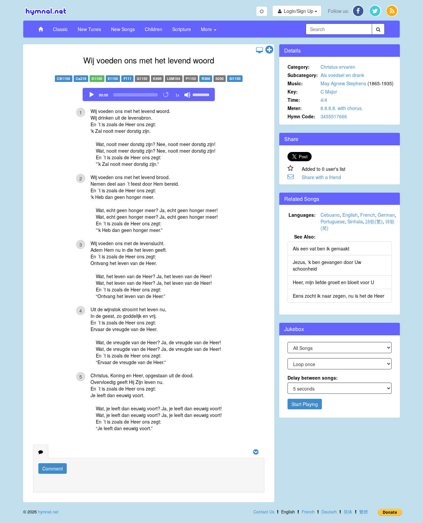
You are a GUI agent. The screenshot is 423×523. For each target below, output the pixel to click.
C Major (329, 91)
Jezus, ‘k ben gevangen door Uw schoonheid (327, 265)
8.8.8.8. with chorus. (342, 108)
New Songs (123, 29)
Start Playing (304, 404)
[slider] (202, 94)
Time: (294, 99)
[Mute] (187, 95)
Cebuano (330, 214)
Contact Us (263, 512)
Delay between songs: (313, 377)
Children (153, 29)
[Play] (91, 95)
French (367, 214)
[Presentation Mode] (259, 50)
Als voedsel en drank (342, 75)
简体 (348, 512)
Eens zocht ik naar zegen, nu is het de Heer (338, 295)
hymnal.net (48, 512)
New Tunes (89, 29)
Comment (52, 468)
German (386, 214)
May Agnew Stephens (343, 83)
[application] (149, 94)
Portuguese (333, 221)
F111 (128, 78)
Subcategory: (303, 75)
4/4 (324, 99)
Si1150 (235, 78)
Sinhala (355, 221)
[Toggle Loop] (166, 95)
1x (177, 95)
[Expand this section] (269, 50)
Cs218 (81, 78)
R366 (206, 78)
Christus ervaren (338, 66)
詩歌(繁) (374, 221)
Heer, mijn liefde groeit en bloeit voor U (333, 282)
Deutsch (329, 512)
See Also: (305, 236)
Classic (60, 29)
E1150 (113, 78)
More (207, 29)
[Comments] (40, 452)
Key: (293, 91)
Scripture (181, 29)
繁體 (363, 512)
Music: (295, 83)
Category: (299, 66)
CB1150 (63, 78)
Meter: (295, 108)
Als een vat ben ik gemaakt (321, 248)
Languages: (302, 214)
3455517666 (334, 116)
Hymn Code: (301, 116)
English (350, 214)
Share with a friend (321, 177)
